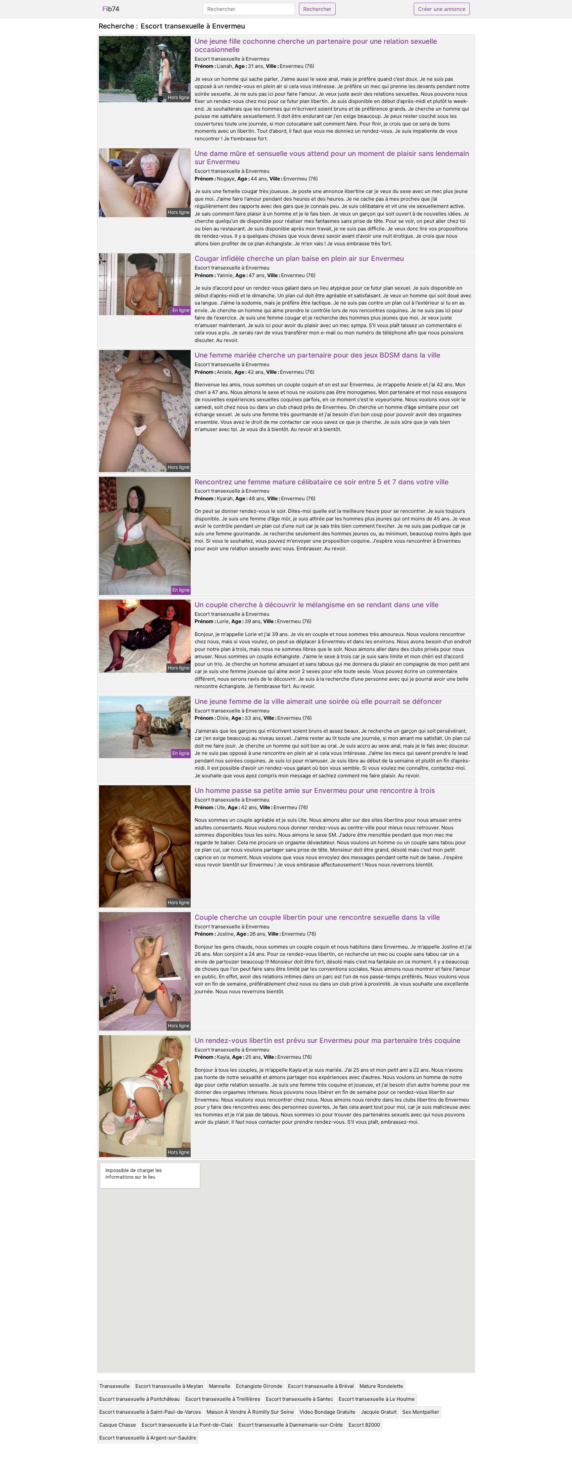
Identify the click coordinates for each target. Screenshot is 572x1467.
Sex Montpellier (420, 1412)
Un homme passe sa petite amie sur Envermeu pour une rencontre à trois (315, 790)
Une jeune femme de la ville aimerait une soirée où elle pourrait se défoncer (318, 701)
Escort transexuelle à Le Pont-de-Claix (187, 1425)
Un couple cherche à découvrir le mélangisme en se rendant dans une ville (317, 605)
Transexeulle (114, 1386)
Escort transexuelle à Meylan (169, 1386)
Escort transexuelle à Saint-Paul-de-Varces (150, 1412)
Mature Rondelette (381, 1386)
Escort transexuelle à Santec (299, 1399)
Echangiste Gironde (259, 1386)
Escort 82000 (364, 1425)
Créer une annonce (441, 9)
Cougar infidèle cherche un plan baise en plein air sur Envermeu (299, 258)
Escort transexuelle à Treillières (222, 1399)
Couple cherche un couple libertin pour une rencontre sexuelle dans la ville (317, 917)
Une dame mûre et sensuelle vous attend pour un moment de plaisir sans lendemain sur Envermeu (332, 157)
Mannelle (219, 1386)
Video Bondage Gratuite (328, 1412)
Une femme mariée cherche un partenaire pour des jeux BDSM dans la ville (317, 355)
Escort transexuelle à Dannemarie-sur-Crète (290, 1425)
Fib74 (110, 9)
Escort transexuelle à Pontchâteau (139, 1399)
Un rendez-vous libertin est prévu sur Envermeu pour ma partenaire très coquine (327, 1040)
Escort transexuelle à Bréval (321, 1386)
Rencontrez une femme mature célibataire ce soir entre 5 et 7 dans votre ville (322, 482)
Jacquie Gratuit (379, 1412)
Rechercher (317, 9)
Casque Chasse (117, 1425)
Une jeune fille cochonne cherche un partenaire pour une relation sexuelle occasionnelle (316, 45)
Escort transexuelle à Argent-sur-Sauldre (147, 1438)
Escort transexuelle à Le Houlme (377, 1399)
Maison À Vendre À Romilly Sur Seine (250, 1412)
